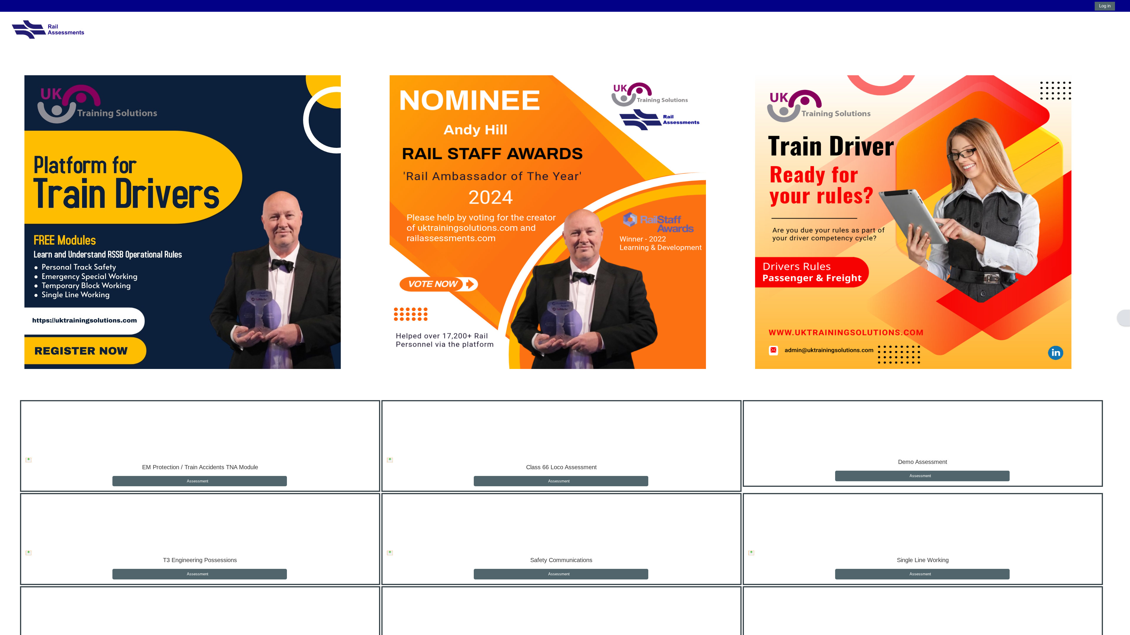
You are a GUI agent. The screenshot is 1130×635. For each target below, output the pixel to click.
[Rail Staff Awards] (548, 221)
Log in (1105, 5)
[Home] (48, 31)
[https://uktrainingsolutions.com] (182, 221)
